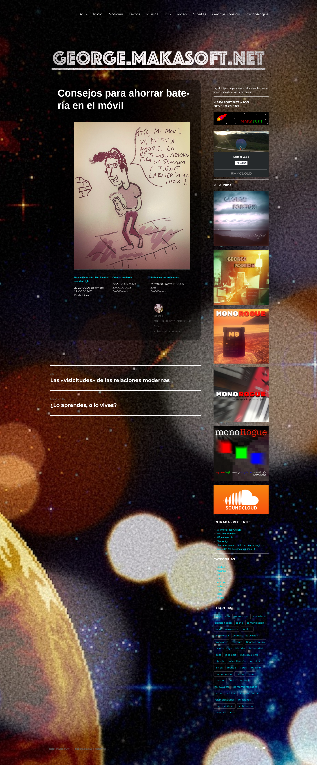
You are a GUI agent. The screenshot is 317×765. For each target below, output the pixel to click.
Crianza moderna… (123, 277)
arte (227, 616)
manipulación (223, 674)
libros (243, 667)
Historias (221, 570)
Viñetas (199, 14)
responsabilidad (224, 706)
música (232, 680)
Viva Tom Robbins (226, 533)
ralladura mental (249, 693)
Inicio (97, 14)
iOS (168, 14)
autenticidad (241, 616)
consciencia (222, 635)
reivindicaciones (224, 699)
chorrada (174, 331)
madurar (255, 667)
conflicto (247, 629)
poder (218, 693)
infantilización (237, 661)
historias (240, 648)
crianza (237, 635)
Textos (134, 14)
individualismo (249, 654)
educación (251, 635)
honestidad (256, 648)
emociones (221, 641)
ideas (218, 654)
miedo (240, 674)
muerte (219, 680)
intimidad (255, 661)
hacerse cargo (223, 648)
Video (182, 14)
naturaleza (246, 680)
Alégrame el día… (226, 537)
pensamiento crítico (245, 686)
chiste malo (161, 331)
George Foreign (226, 14)
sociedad (220, 712)
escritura (237, 641)
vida (232, 712)
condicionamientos (226, 629)
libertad (231, 667)
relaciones (244, 699)
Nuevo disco (222, 686)
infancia (220, 661)
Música (152, 14)
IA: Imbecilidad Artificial (229, 529)
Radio (219, 586)
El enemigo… (223, 541)
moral (250, 674)
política (230, 693)
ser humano (245, 706)
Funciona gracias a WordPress (90, 748)
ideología (230, 654)
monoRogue (257, 14)
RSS (83, 14)
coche (239, 622)
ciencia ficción (223, 622)
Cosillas (220, 567)
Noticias (116, 14)
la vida (219, 667)
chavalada (259, 616)
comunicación (255, 622)
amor (218, 616)
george (158, 315)
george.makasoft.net (59, 748)
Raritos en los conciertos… (165, 277)
